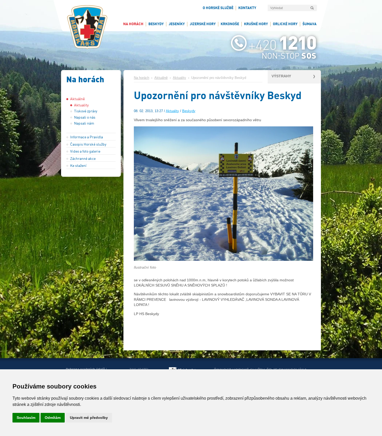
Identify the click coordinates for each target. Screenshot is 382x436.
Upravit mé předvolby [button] (89, 417)
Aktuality (179, 78)
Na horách (141, 78)
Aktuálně (161, 78)
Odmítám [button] (53, 417)
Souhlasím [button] (26, 417)
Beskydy (188, 111)
